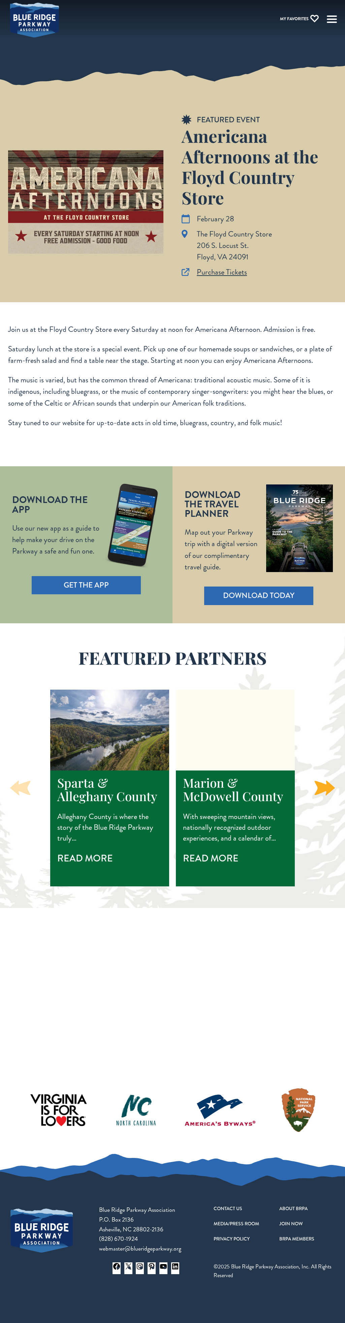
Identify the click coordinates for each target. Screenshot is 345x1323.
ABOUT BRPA (293, 1208)
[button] (325, 788)
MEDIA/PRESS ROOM (236, 1223)
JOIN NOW (291, 1223)
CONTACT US (228, 1208)
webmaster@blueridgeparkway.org (140, 1248)
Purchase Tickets (222, 272)
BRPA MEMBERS (296, 1238)
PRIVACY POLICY (232, 1238)
